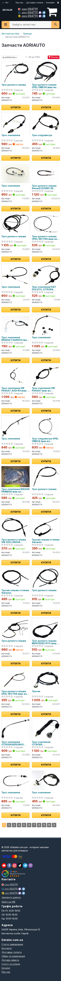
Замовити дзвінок (11, 897)
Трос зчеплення (10, 135)
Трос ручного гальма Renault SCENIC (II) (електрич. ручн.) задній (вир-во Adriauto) (46, 187)
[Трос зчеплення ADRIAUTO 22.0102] (15, 426)
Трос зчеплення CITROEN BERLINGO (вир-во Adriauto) (12, 743)
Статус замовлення (12, 944)
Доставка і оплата (34, 2)
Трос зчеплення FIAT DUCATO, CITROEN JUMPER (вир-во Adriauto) (44, 288)
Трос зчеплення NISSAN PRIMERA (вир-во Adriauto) (15, 490)
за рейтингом (9, 57)
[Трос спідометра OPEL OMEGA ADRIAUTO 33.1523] (46, 426)
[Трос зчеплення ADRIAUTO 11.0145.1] (15, 173)
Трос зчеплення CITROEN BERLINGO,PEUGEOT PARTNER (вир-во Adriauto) (43, 743)
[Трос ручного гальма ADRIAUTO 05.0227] (46, 476)
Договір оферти (10, 960)
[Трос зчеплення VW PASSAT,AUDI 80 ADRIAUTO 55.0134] (15, 375)
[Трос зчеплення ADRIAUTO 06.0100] (46, 779)
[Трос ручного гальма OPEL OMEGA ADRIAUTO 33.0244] (46, 72)
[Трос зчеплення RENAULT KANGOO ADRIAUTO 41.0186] (15, 324)
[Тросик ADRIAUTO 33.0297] (46, 678)
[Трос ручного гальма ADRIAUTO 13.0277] (15, 628)
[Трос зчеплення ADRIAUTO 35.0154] (46, 324)
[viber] (9, 865)
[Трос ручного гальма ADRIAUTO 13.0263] (15, 223)
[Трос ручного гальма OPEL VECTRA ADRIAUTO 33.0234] (15, 678)
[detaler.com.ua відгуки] (14, 873)
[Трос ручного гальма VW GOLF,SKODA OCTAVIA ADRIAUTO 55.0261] (15, 527)
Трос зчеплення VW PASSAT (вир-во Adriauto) (43, 389)
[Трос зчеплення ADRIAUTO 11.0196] (15, 779)
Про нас (19, 2)
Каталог (6, 968)
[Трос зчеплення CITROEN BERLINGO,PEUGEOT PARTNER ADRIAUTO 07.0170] (46, 729)
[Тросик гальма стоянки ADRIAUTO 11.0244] (15, 577)
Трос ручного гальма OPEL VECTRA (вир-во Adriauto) (44, 237)
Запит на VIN (8, 901)
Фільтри (54, 57)
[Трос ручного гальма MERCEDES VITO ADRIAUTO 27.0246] (46, 628)
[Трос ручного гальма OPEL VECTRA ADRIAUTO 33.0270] (46, 223)
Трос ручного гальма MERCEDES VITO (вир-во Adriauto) (46, 642)
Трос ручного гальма (13, 84)
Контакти (50, 2)
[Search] (55, 24)
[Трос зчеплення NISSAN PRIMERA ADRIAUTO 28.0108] (15, 476)
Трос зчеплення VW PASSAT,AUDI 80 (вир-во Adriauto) (14, 389)
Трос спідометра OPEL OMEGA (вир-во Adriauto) (45, 439)
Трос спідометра (42, 135)
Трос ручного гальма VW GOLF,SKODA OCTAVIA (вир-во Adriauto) (13, 540)
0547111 (30, 9)
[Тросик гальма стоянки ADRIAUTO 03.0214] (46, 527)
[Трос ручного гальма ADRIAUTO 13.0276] (46, 577)
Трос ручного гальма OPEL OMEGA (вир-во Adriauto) (44, 85)
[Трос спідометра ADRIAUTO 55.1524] (46, 122)
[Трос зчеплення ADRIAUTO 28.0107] (15, 122)
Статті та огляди (11, 964)
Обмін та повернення (13, 956)
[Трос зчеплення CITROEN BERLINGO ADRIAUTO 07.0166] (15, 729)
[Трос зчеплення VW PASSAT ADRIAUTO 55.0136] (46, 375)
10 (49, 825)
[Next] (54, 825)
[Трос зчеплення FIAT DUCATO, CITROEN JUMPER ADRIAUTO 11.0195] (46, 274)
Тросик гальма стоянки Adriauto (45, 540)
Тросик (36, 691)
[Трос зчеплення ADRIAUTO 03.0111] (15, 274)
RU (7, 2)
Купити (15, 107)
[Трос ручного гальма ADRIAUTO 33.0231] (15, 72)
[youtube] (4, 865)
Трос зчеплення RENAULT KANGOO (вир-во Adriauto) (15, 338)
